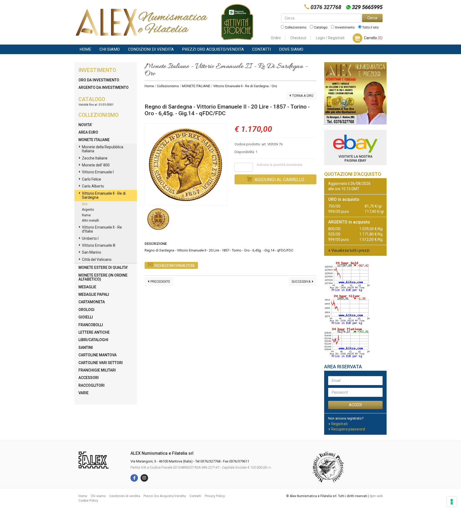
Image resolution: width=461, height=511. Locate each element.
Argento (88, 209)
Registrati (339, 424)
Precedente (160, 282)
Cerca (372, 18)
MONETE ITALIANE (196, 86)
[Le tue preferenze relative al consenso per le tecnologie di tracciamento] (452, 502)
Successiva (301, 282)
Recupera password (348, 429)
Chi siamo (110, 49)
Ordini (276, 38)
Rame (86, 215)
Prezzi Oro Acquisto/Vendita (213, 49)
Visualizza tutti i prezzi (350, 250)
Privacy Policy (215, 496)
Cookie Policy (88, 500)
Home (85, 49)
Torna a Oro (302, 96)
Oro (85, 204)
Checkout (298, 38)
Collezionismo (295, 27)
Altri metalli (90, 220)
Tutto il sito (370, 27)
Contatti (261, 49)
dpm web (376, 496)
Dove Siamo (291, 49)
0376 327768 (326, 7)
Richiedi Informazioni (174, 266)
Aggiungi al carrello (278, 179)
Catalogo (320, 27)
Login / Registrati (330, 38)
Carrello (373, 38)
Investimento (344, 27)
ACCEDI (355, 405)
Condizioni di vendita (151, 49)
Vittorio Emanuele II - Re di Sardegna (241, 86)
